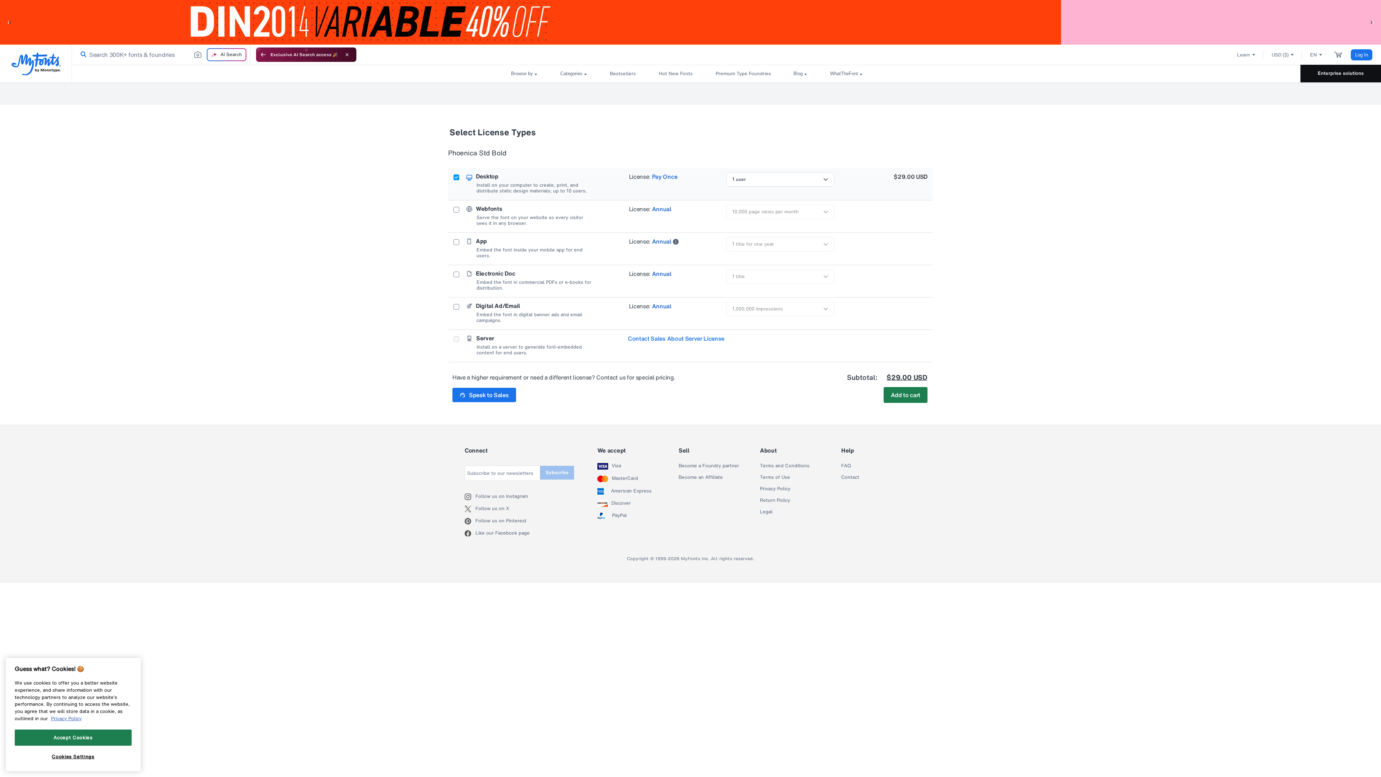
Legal (766, 512)
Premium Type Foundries (743, 73)
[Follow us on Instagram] (470, 497)
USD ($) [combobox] (1280, 54)
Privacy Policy (775, 489)
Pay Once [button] (664, 176)
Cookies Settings (73, 756)
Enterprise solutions (1341, 73)
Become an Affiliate (701, 477)
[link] (82, 54)
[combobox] (161, 55)
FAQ (846, 466)
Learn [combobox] (1243, 54)
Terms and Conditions (785, 466)
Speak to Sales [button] (489, 395)
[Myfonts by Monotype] (36, 63)
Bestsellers (623, 73)
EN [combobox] (1313, 54)
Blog (798, 73)
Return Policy (775, 500)
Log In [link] (1361, 55)
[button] (9, 22)
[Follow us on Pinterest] (470, 521)
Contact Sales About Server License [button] (676, 338)
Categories (571, 73)
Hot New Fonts (676, 73)
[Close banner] (347, 54)
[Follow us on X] (470, 509)
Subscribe (557, 472)
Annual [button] (661, 209)
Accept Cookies (73, 737)
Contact (850, 477)
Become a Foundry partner (709, 466)
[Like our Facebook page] (470, 533)
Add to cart (905, 395)
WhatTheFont (844, 73)
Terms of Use (775, 477)
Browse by (522, 73)
